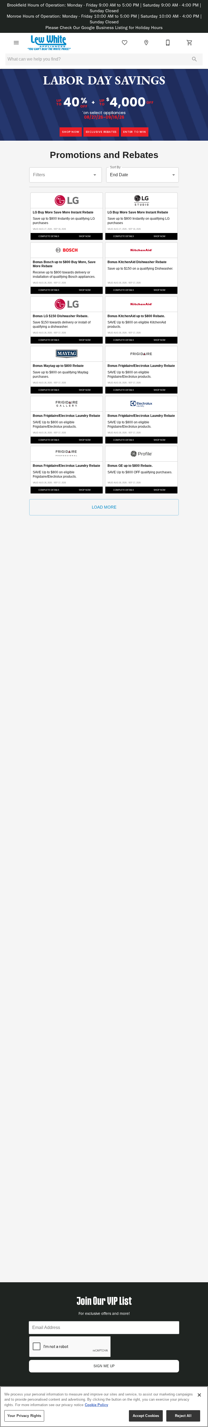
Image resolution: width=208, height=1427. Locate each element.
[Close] (199, 1395)
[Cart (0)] (189, 42)
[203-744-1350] (167, 42)
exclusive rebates (101, 132)
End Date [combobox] (119, 174)
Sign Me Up (104, 1366)
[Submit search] (194, 59)
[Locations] (146, 42)
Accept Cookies (146, 1416)
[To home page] (49, 42)
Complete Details (48, 236)
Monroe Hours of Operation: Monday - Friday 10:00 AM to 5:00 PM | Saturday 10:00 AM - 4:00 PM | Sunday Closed (104, 19)
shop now (70, 132)
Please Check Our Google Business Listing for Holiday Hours (104, 27)
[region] (104, 1406)
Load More (104, 507)
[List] (124, 42)
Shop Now (85, 236)
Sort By (115, 167)
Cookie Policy (96, 1405)
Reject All (183, 1416)
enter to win (134, 132)
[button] (16, 42)
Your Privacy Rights (24, 1416)
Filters (39, 174)
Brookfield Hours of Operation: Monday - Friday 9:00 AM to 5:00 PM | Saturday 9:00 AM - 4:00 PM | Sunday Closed (104, 7)
